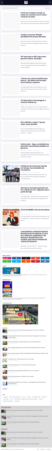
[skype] (16, 261)
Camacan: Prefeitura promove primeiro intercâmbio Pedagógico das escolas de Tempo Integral (27, 336)
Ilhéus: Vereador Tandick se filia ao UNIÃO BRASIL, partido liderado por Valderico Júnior (28, 353)
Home (38, 449)
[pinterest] (35, 261)
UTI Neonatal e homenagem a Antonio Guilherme (33, 101)
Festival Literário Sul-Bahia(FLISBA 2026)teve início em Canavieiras (23, 370)
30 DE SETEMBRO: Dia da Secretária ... (35, 211)
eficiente (23, 396)
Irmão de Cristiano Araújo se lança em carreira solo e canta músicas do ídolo (34, 15)
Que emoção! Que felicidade (8, 401)
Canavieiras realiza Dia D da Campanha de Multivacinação (22, 365)
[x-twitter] (26, 258)
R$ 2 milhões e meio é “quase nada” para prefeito (33, 123)
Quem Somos (42, 449)
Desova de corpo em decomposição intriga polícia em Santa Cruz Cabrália (26, 330)
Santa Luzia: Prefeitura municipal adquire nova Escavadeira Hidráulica (24, 341)
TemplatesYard (11, 449)
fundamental (44, 396)
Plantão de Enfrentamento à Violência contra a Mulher (21, 376)
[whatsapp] (7, 261)
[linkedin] (45, 258)
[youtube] (35, 258)
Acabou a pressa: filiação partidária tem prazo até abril (33, 36)
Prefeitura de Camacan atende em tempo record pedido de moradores (34, 168)
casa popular (5, 396)
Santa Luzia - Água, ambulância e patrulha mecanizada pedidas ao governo (35, 146)
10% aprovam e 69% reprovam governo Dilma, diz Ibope (33, 58)
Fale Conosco (48, 449)
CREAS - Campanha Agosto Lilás (15, 396)
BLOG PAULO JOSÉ (24, 19)
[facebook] (16, 258)
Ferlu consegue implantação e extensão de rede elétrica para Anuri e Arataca (26, 347)
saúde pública (17, 401)
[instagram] (7, 258)
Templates (22, 449)
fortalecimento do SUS (36, 396)
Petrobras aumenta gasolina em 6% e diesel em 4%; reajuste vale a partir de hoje (35, 190)
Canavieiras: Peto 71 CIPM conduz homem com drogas (21, 359)
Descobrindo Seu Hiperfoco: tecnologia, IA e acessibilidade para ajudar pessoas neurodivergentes (27, 382)
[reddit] (26, 261)
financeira (29, 396)
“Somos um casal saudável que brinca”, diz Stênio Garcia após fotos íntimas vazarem (34, 81)
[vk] (45, 261)
